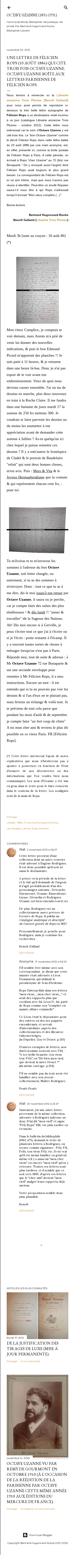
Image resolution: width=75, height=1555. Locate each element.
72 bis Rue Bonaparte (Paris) (41, 822)
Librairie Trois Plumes (51, 220)
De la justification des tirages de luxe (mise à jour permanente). (33, 1348)
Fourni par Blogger (40, 1535)
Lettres (26, 828)
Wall (22, 849)
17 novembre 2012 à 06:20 (51, 961)
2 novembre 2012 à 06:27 (42, 849)
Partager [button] (12, 816)
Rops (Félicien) (40, 828)
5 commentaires (30, 1361)
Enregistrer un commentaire (38, 1508)
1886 (20, 822)
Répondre (26, 952)
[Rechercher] (65, 7)
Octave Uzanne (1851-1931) (32, 15)
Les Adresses (14, 828)
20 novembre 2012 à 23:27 (43, 1103)
